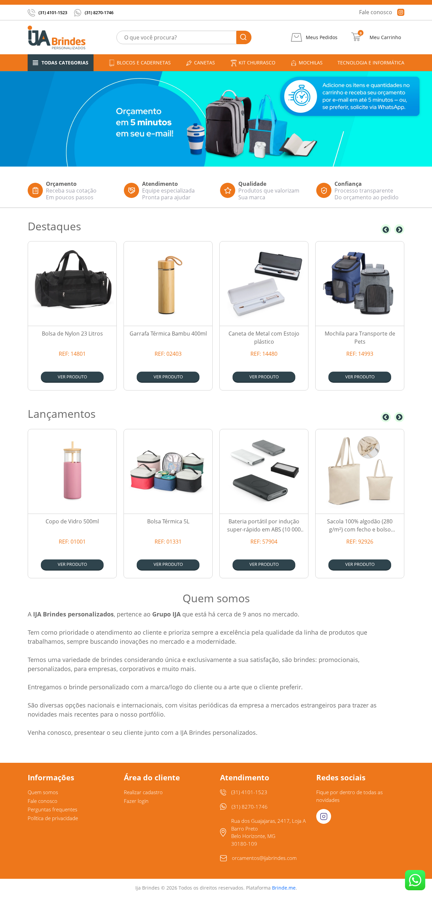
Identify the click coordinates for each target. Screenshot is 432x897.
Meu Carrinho (385, 37)
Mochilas (311, 62)
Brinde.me (284, 888)
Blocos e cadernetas (144, 62)
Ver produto (72, 377)
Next (399, 229)
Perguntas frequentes (52, 809)
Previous (386, 229)
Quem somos (43, 792)
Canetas (204, 62)
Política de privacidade (53, 818)
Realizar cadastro (143, 792)
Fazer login (136, 801)
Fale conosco (375, 12)
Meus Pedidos (322, 37)
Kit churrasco (257, 62)
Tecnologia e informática (371, 62)
